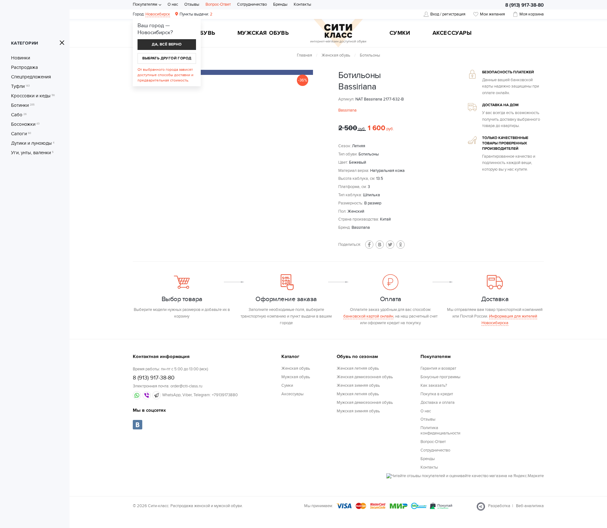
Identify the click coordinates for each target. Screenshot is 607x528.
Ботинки (22, 105)
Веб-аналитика (530, 505)
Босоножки (25, 124)
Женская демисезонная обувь (365, 376)
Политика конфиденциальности (440, 430)
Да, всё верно (166, 44)
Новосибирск (157, 14)
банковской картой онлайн (368, 316)
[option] (237, 72)
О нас (173, 4)
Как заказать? (433, 385)
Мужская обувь (263, 33)
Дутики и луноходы (32, 143)
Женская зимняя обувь (358, 385)
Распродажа (24, 67)
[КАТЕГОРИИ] (62, 42)
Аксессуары (452, 33)
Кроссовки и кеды (33, 96)
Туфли (20, 86)
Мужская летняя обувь (358, 394)
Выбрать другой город (167, 58)
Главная (304, 55)
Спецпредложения (31, 77)
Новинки (20, 58)
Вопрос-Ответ (218, 4)
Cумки (399, 33)
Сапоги (21, 134)
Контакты (302, 4)
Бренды (280, 4)
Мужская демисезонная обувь (365, 402)
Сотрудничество (252, 4)
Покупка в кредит (436, 394)
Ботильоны (370, 55)
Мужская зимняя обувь (358, 411)
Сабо (19, 115)
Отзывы (191, 4)
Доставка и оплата (437, 402)
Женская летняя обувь (358, 368)
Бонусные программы (440, 376)
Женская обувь (336, 55)
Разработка (499, 505)
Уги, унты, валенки (32, 152)
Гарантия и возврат (438, 368)
